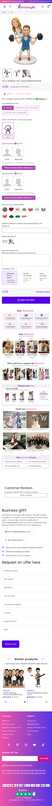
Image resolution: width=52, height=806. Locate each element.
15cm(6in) (7, 108)
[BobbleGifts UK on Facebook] (8, 745)
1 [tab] (24, 702)
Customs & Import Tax (11, 727)
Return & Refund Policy (36, 727)
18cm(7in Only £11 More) (27, 108)
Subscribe (44, 758)
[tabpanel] (14, 682)
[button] (15, 86)
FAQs (29, 734)
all (12, 12)
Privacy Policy (7, 734)
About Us (5, 721)
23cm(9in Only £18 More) (15, 113)
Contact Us (31, 721)
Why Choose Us (8, 724)
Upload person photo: (12, 143)
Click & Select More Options (18, 168)
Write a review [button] (26, 495)
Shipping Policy (33, 724)
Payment (5, 738)
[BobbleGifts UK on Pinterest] (17, 745)
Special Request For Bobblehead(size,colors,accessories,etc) (19, 251)
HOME (4, 12)
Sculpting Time (15, 269)
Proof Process (32, 731)
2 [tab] (27, 702)
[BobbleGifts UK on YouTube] (34, 745)
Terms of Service (9, 731)
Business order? (43, 291)
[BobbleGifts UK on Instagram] (26, 745)
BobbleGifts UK (36, 800)
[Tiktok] (43, 745)
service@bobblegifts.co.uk (18, 532)
